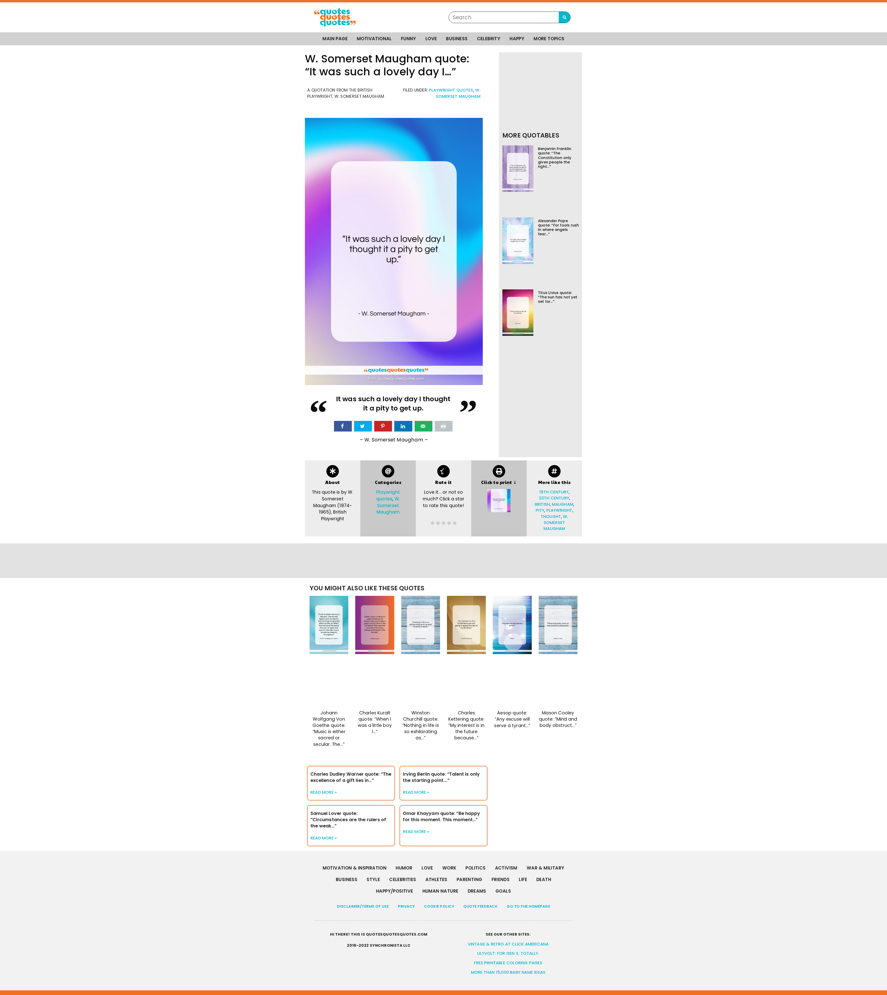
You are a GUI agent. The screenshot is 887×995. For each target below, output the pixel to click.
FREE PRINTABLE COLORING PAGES (508, 963)
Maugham (562, 504)
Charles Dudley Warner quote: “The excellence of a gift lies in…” (351, 777)
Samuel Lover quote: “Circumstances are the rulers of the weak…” (348, 819)
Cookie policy (439, 906)
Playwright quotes (451, 90)
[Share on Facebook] (343, 426)
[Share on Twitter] (363, 426)
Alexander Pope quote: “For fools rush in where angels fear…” (558, 227)
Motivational (374, 39)
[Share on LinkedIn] (403, 426)
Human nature (440, 891)
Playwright (559, 510)
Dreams (477, 891)
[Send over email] (423, 426)
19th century (553, 492)
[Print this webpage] (444, 426)
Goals (503, 891)
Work (449, 868)
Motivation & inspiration (355, 868)
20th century (554, 498)
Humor (404, 868)
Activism (506, 868)
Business (457, 39)
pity (540, 510)
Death (543, 879)
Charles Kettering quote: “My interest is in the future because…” (466, 725)
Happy (517, 39)
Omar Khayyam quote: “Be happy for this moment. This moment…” (441, 816)
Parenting (469, 879)
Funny (408, 39)
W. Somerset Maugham (388, 505)
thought (551, 516)
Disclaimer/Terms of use (363, 906)
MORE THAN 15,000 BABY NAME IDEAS (508, 972)
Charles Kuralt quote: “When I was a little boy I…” (375, 722)
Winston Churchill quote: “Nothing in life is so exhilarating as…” (420, 725)
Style (373, 879)
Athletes (436, 879)
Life (523, 879)
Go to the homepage (528, 906)
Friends (501, 879)
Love (431, 39)
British (542, 504)
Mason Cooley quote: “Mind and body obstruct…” (558, 719)
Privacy (406, 906)
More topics (549, 39)
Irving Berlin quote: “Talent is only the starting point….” (441, 777)
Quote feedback (480, 906)
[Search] (564, 17)
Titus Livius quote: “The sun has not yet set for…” (557, 297)
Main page (335, 39)
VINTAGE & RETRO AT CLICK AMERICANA (508, 944)
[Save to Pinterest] (383, 426)
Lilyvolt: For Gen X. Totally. (508, 953)
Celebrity (489, 39)
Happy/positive (394, 891)
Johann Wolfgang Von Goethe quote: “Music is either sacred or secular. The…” (329, 728)
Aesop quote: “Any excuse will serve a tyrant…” (512, 719)
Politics (475, 868)
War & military (546, 868)
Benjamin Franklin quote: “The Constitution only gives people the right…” (554, 157)
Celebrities (402, 879)
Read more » (323, 792)
